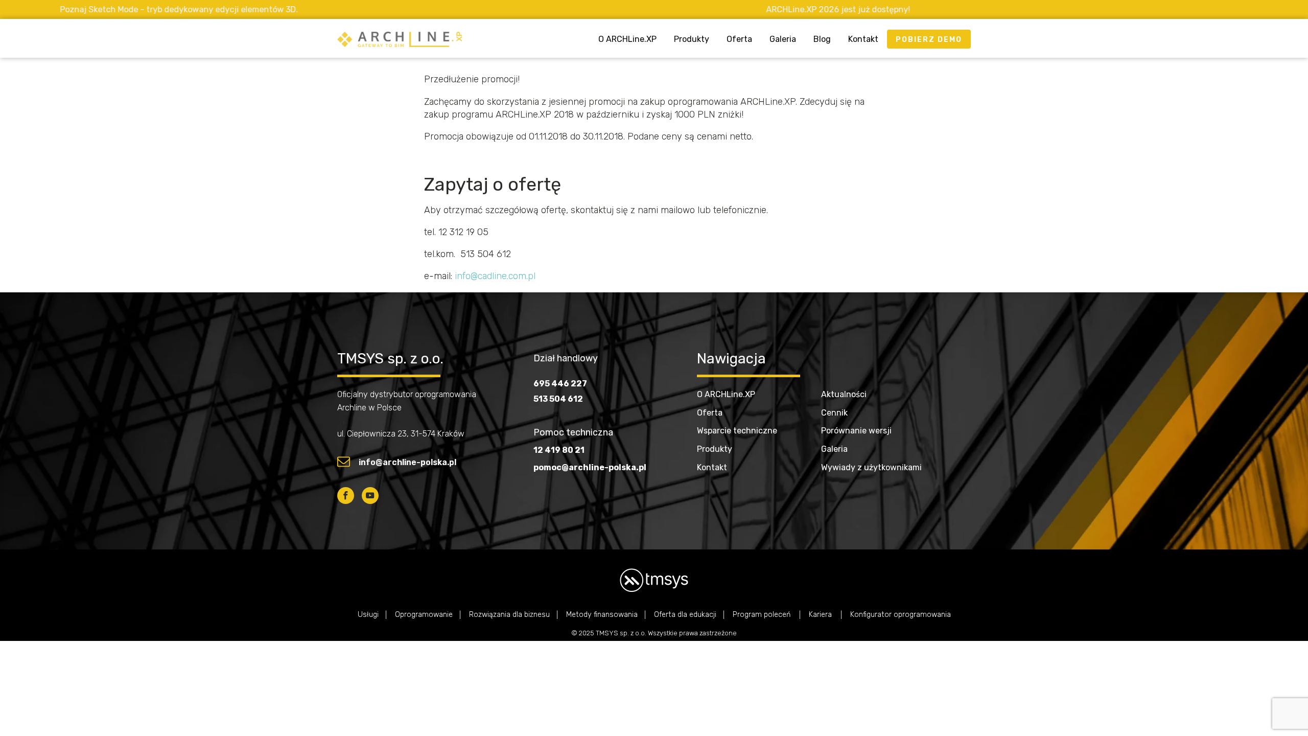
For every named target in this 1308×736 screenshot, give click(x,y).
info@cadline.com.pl (495, 276)
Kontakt (863, 39)
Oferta (739, 39)
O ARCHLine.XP (627, 39)
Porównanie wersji (856, 430)
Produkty (691, 39)
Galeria (782, 39)
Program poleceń (762, 614)
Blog (822, 39)
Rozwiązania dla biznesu (509, 614)
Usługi (368, 614)
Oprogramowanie (424, 614)
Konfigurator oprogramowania (900, 614)
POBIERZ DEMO (929, 39)
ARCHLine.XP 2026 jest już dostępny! (775, 9)
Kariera (821, 614)
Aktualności (844, 394)
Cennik (834, 413)
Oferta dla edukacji (685, 614)
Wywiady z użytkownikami (871, 467)
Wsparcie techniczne (737, 430)
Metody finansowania (602, 614)
